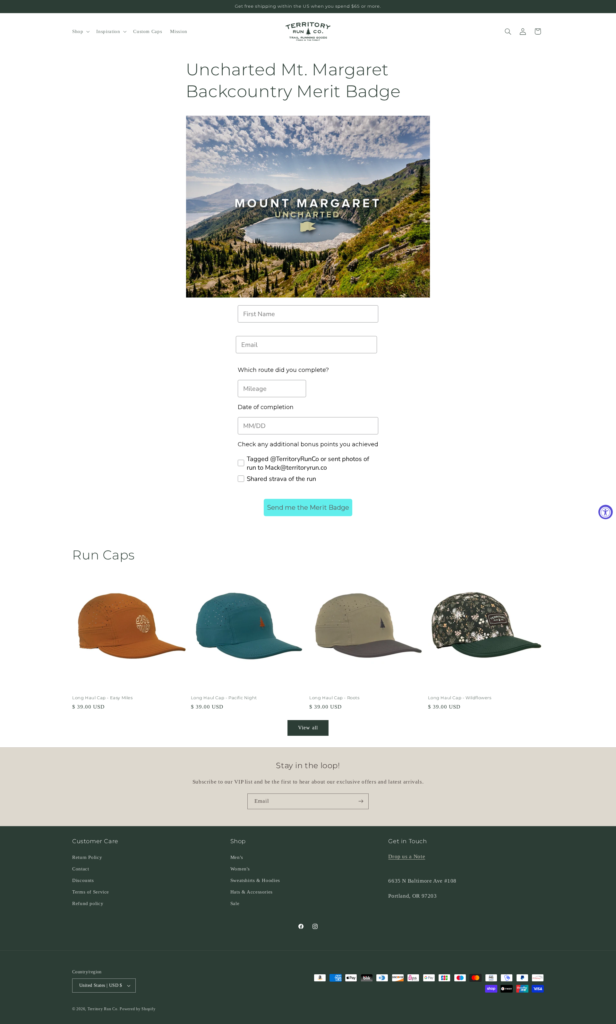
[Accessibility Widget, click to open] (605, 512)
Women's (240, 868)
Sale (235, 903)
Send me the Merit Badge (308, 507)
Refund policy (87, 903)
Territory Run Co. (103, 1009)
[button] (80, 31)
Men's (236, 857)
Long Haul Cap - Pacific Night (224, 697)
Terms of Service (90, 891)
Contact (80, 868)
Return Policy (87, 857)
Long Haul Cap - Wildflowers (460, 697)
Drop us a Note (406, 856)
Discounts (83, 880)
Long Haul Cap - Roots (334, 697)
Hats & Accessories (251, 891)
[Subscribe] (361, 801)
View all (308, 727)
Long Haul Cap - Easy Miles (102, 697)
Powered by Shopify (137, 1009)
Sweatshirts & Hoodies (255, 880)
